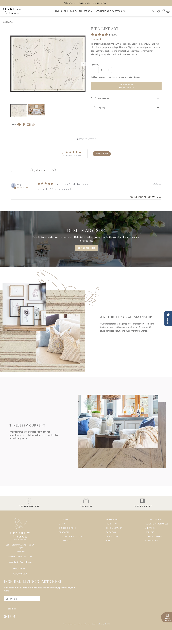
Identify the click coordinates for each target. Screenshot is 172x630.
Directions (20, 551)
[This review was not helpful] (157, 196)
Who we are (112, 520)
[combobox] (22, 170)
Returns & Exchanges (156, 524)
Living (58, 11)
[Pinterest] (5, 616)
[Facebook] (14, 616)
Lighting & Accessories (71, 536)
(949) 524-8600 (20, 568)
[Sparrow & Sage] (12, 11)
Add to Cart (126, 85)
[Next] (83, 64)
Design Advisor (100, 3)
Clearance (65, 540)
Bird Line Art (8, 22)
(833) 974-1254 (20, 573)
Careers (149, 532)
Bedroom (89, 11)
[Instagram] (9, 616)
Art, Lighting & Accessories (110, 11)
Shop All (63, 520)
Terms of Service (69, 624)
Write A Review (102, 153)
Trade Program (153, 536)
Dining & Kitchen (73, 11)
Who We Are (70, 3)
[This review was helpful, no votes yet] (153, 196)
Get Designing (87, 248)
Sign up (12, 609)
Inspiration (84, 3)
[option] (48, 63)
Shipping (150, 528)
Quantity (95, 64)
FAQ (108, 540)
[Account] (167, 11)
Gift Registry (113, 536)
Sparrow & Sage (98, 624)
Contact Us (151, 540)
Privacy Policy (84, 624)
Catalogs (111, 532)
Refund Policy (153, 520)
